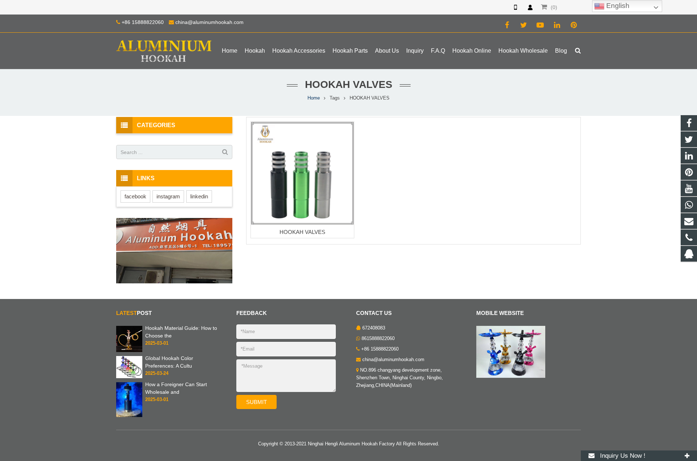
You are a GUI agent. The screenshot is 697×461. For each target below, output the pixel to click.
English (616, 5)
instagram (168, 196)
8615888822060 (378, 338)
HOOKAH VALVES (302, 232)
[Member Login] (530, 7)
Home (313, 98)
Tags (335, 98)
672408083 (373, 328)
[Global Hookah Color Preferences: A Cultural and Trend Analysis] (129, 366)
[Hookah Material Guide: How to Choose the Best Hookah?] (129, 338)
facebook (135, 196)
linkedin (199, 196)
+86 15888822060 (143, 22)
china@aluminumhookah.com (209, 22)
